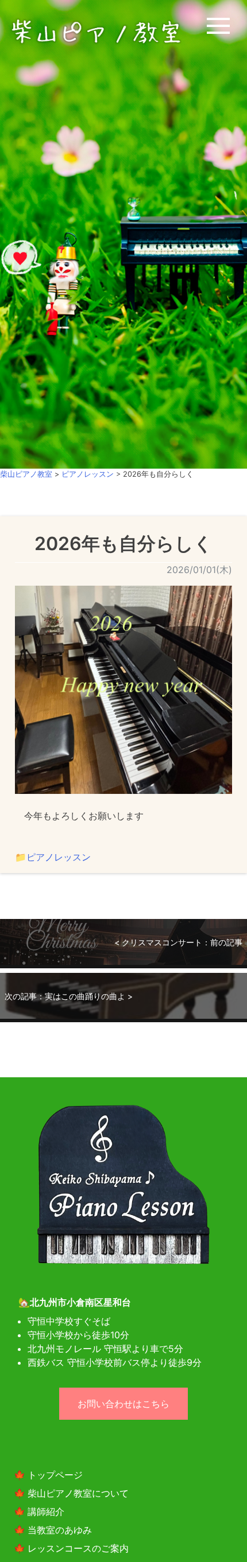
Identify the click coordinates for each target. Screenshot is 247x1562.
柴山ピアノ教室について (78, 1493)
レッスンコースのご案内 (78, 1548)
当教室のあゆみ (60, 1530)
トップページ (55, 1475)
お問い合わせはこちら (123, 1403)
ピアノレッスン (58, 857)
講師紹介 (46, 1511)
